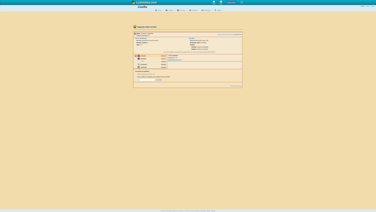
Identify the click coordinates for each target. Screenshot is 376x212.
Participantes (171, 57)
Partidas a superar (141, 42)
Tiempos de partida (141, 35)
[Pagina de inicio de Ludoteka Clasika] (155, 10)
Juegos (170, 10)
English (367, 6)
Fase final (191, 38)
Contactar (213, 210)
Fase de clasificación (141, 38)
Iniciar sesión (231, 2)
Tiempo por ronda (195, 42)
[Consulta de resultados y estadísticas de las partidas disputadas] (189, 10)
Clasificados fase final (174, 60)
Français (373, 6)
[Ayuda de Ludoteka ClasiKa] (214, 10)
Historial (194, 10)
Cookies (208, 210)
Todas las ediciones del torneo (229, 34)
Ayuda (219, 10)
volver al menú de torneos (236, 85)
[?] (141, 45)
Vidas (138, 45)
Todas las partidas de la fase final (146, 74)
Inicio (159, 10)
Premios (192, 45)
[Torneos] (177, 10)
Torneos (182, 10)
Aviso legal (203, 210)
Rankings (207, 10)
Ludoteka (143, 2)
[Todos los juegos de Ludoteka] (166, 10)
